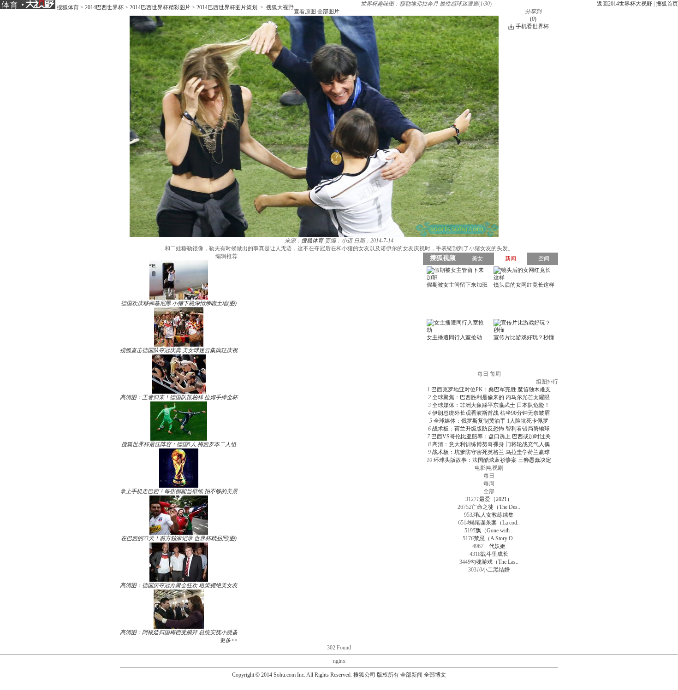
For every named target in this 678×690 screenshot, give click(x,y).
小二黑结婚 (496, 569)
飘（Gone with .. (495, 530)
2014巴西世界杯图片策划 (226, 7)
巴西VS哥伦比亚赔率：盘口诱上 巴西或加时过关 (491, 436)
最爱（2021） (495, 499)
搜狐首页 (667, 3)
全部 (488, 491)
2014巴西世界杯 (104, 7)
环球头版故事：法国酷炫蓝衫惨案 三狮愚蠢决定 (492, 460)
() (533, 19)
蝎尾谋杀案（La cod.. (494, 522)
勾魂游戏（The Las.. (494, 562)
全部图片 (328, 11)
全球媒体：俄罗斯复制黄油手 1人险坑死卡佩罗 (491, 421)
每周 (488, 483)
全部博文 (435, 675)
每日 (488, 475)
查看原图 (305, 11)
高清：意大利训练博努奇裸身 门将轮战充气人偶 (491, 444)
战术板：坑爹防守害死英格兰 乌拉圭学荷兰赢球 (491, 452)
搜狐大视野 (280, 7)
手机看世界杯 (532, 26)
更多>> (229, 640)
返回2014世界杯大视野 (624, 3)
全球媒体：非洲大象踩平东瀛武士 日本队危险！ (491, 405)
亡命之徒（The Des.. (495, 507)
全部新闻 (411, 675)
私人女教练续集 (494, 515)
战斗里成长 (494, 554)
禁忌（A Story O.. (495, 538)
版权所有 (388, 675)
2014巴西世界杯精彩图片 (160, 7)
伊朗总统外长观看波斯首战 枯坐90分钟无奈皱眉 (491, 413)
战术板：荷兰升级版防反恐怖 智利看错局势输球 (491, 428)
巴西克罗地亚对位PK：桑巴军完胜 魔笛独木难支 (491, 389)
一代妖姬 (494, 546)
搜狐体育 (68, 7)
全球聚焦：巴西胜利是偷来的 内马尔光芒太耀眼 (491, 397)
